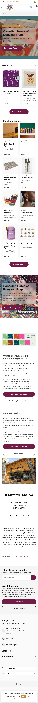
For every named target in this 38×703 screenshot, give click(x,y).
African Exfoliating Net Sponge (9, 144)
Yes (23, 696)
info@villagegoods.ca (13, 645)
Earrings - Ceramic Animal (26, 211)
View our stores (19, 608)
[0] (35, 7)
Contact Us (19, 601)
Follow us (23, 556)
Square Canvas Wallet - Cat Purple (11, 92)
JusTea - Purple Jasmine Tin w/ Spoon (10, 246)
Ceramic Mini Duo (27, 244)
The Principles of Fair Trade (19, 401)
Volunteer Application (19, 446)
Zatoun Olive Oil (27, 177)
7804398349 (10, 638)
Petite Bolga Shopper (8, 211)
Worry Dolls (25, 142)
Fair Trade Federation (19, 394)
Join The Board (19, 453)
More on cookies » (19, 699)
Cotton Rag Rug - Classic (10, 178)
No (29, 696)
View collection (17, 112)
